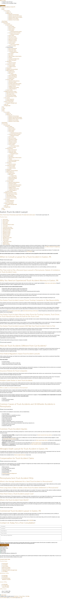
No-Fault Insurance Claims (11, 96)
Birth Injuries (11, 73)
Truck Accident (5, 240)
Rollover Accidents (12, 45)
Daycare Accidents (12, 62)
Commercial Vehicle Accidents (14, 32)
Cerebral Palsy (13, 74)
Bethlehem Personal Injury (14, 14)
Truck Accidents (12, 43)
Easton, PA (8, 12)
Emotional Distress (10, 100)
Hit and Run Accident (7, 229)
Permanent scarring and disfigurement (9, 473)
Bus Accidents (11, 26)
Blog (3, 208)
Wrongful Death (7, 105)
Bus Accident (5, 223)
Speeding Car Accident (7, 237)
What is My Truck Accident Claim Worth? (14, 500)
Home (3, 8)
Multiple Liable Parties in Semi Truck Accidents (16, 380)
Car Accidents (11, 30)
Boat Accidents (11, 130)
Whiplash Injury (6, 242)
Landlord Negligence (13, 88)
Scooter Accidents (12, 143)
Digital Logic (20, 597)
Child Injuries (9, 61)
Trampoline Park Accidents (14, 87)
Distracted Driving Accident (8, 228)
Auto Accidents (9, 25)
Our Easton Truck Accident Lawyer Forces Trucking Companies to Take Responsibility (29, 300)
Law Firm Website (3, 597)
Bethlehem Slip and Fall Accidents (15, 117)
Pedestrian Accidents (13, 40)
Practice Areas (5, 22)
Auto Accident (5, 219)
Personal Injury (7, 23)
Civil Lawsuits (7, 97)
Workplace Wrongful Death (11, 103)
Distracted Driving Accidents (16, 31)
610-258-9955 (29, 251)
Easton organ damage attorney (42, 440)
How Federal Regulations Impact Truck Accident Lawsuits (20, 354)
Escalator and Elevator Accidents (15, 83)
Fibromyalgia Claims (10, 195)
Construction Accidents (10, 64)
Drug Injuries (8, 169)
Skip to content (3, 0)
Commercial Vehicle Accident (8, 224)
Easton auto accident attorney (50, 283)
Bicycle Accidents (12, 27)
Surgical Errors (11, 78)
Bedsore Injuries (12, 71)
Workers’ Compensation (8, 101)
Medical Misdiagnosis (13, 75)
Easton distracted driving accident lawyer (30, 310)
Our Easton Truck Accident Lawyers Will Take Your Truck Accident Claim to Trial (27, 326)
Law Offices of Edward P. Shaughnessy (52, 246)
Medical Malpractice (10, 70)
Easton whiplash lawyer (36, 442)
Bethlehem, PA (9, 13)
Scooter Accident (6, 236)
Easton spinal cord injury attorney (9, 438)
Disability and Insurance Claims (10, 91)
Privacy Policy (22, 596)
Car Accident (5, 225)
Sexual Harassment (10, 99)
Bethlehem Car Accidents (13, 18)
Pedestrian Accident (6, 232)
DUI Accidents (11, 35)
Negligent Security (12, 86)
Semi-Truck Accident (7, 241)
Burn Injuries (11, 53)
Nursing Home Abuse (13, 77)
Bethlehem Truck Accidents (14, 19)
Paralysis (10, 57)
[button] (30, 300)
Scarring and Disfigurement (14, 58)
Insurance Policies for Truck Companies (13, 371)
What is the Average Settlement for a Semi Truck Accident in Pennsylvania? (26, 481)
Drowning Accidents (12, 82)
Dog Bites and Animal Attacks (12, 69)
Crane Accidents (12, 65)
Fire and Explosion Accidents (14, 84)
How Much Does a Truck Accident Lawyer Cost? (17, 494)
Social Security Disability (11, 95)
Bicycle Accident (6, 220)
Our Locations (7, 10)
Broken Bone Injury (12, 49)
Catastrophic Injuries (12, 51)
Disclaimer (16, 596)
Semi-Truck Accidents (15, 44)
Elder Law (6, 104)
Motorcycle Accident (6, 231)
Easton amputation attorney (36, 444)
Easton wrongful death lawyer (20, 454)
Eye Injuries (11, 156)
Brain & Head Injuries (13, 48)
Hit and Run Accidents (13, 38)
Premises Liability (9, 79)
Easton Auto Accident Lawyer (29, 214)
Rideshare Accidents (15, 34)
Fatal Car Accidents (12, 36)
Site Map (27, 596)
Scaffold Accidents (12, 66)
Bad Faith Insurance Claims (11, 92)
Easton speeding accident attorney (14, 310)
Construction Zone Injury (7, 227)
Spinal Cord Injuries (12, 60)
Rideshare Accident (6, 233)
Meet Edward (4, 21)
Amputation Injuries (14, 52)
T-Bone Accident (6, 238)
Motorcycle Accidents (13, 39)
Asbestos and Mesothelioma (14, 182)
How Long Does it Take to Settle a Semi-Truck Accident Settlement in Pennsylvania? (29, 487)
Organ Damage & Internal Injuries (15, 56)
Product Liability (9, 90)
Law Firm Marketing (12, 597)
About (3, 9)
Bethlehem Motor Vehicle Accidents (15, 17)
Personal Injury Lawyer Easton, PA (16, 214)
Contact (3, 108)
